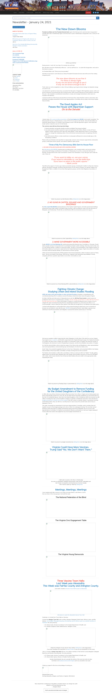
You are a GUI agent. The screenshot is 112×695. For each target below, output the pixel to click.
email (16, 77)
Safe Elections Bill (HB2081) (51, 149)
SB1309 (68, 308)
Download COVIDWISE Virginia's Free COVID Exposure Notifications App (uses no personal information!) (25, 61)
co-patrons (54, 340)
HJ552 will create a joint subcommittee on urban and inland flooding (59, 294)
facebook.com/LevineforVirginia (66, 660)
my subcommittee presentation (59, 119)
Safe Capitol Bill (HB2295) (50, 206)
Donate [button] (88, 12)
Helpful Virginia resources (19, 57)
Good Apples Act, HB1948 (76, 119)
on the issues (30, 12)
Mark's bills (38, 12)
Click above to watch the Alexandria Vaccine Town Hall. (70, 615)
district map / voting (48, 12)
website (18, 76)
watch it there (70, 649)
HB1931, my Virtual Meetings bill (54, 244)
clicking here (76, 199)
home (15, 12)
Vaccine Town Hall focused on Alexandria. (76, 588)
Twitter (17, 80)
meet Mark (21, 12)
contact (57, 12)
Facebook (16, 79)
